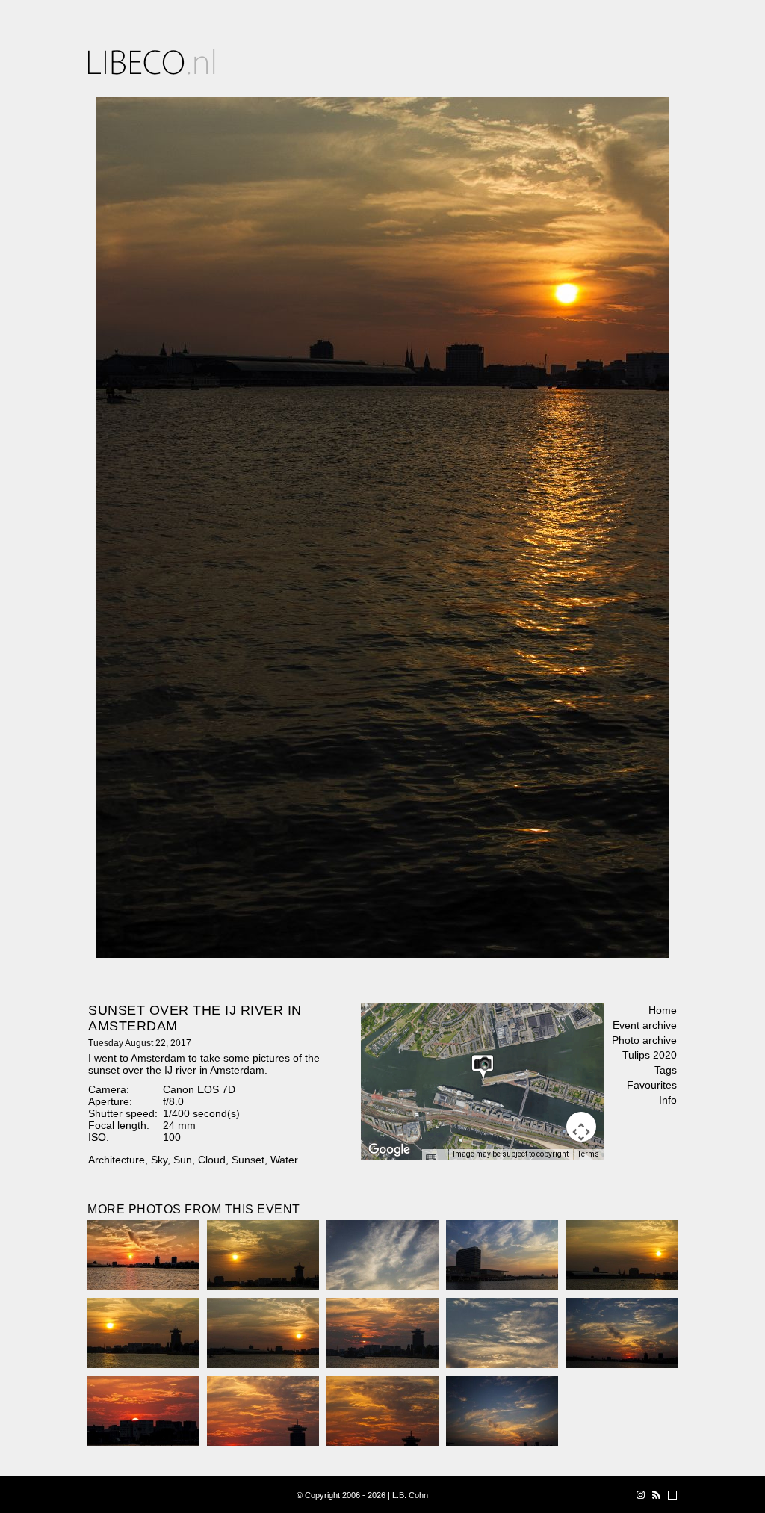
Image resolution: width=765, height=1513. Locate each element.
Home (662, 1010)
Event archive (645, 1025)
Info (668, 1100)
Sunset (248, 1160)
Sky (159, 1160)
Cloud (212, 1160)
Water (284, 1160)
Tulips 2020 (649, 1055)
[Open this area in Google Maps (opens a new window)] (389, 1150)
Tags (665, 1070)
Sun (182, 1160)
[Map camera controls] (581, 1127)
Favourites (652, 1085)
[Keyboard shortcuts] (435, 1159)
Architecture (116, 1160)
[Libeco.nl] (151, 62)
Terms (588, 1154)
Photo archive (644, 1040)
